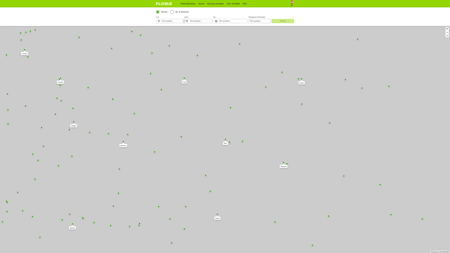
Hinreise (164, 12)
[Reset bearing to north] (447, 35)
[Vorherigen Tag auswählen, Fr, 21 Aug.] (241, 21)
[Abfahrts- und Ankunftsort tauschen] (184, 21)
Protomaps (434, 252)
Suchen (283, 21)
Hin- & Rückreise (182, 12)
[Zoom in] (447, 29)
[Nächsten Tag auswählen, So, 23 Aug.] (244, 21)
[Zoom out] (447, 32)
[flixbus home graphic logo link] (164, 4)
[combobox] (172, 21)
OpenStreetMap (444, 252)
